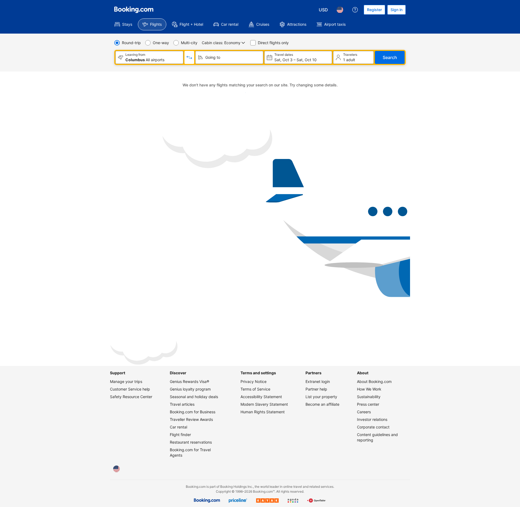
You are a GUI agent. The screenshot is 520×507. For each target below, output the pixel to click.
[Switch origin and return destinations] (189, 57)
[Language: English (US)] (339, 9)
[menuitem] (123, 24)
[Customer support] (355, 9)
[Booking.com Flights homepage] (133, 9)
